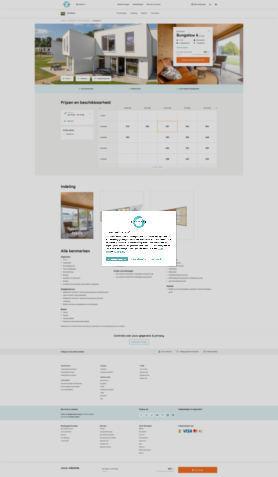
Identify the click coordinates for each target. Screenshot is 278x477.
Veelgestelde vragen (106, 432)
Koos (140, 444)
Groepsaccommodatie (107, 389)
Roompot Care (104, 441)
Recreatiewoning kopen (107, 435)
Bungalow (103, 383)
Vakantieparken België (67, 372)
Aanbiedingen (138, 4)
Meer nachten (158, 167)
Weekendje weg (144, 375)
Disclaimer (144, 466)
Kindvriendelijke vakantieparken (70, 386)
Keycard (63, 435)
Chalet (102, 386)
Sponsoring (142, 441)
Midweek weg (144, 372)
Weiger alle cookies (138, 259)
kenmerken (182, 47)
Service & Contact (154, 4)
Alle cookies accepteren (117, 259)
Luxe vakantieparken (67, 389)
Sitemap (152, 466)
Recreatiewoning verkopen (108, 438)
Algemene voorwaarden (118, 466)
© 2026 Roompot (162, 466)
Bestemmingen (123, 4)
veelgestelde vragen (74, 414)
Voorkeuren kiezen (158, 259)
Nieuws (141, 453)
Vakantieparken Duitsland (68, 375)
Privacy (129, 466)
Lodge (102, 392)
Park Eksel (180, 31)
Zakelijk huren (104, 444)
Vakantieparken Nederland (69, 369)
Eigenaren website (105, 447)
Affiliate (141, 428)
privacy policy (119, 252)
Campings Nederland (106, 372)
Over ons (141, 435)
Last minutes (144, 369)
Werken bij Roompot (145, 450)
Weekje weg (143, 378)
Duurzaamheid (143, 438)
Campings (103, 366)
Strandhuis (103, 396)
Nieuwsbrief (142, 432)
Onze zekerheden (66, 432)
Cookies (136, 466)
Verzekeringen (65, 438)
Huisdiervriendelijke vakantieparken (71, 383)
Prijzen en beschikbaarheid (193, 60)
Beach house (104, 380)
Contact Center (74, 417)
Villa (101, 399)
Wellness (142, 447)
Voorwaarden (65, 441)
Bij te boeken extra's (67, 428)
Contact (102, 428)
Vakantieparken (65, 366)
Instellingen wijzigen (139, 342)
